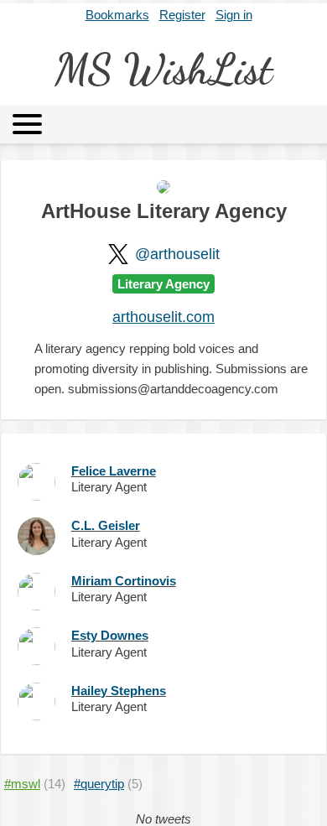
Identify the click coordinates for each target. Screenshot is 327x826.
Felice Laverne (113, 471)
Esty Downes (109, 635)
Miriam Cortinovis (123, 581)
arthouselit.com (163, 317)
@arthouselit (177, 254)
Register (182, 15)
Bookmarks (117, 15)
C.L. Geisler (105, 525)
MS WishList (163, 70)
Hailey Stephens (118, 690)
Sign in (233, 15)
